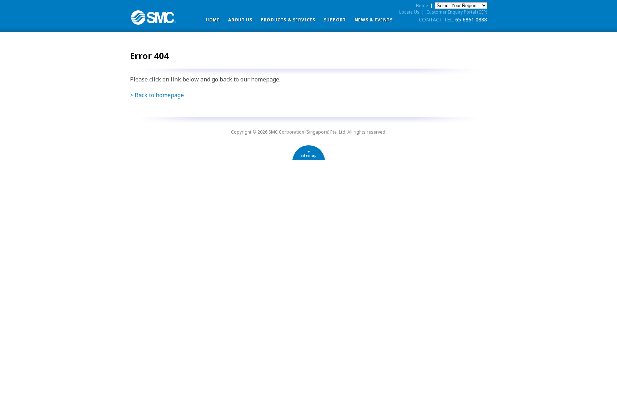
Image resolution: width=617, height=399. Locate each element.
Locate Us (409, 12)
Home (213, 20)
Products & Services (288, 20)
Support (335, 20)
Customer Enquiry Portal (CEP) (456, 12)
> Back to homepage (157, 95)
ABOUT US (240, 20)
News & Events (374, 20)
